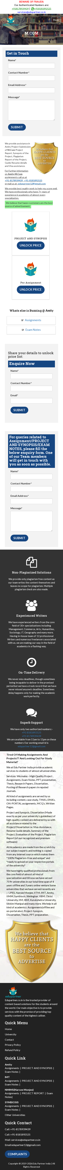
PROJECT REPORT (33, 1093)
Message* (14, 97)
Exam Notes (33, 329)
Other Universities (15, 1114)
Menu (56, 20)
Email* (14, 395)
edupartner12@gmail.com (32, 183)
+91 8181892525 (31, 732)
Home (8, 1028)
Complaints (17, 1154)
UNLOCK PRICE (31, 245)
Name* (12, 60)
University (10, 1034)
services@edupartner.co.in (31, 12)
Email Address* (17, 84)
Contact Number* (18, 72)
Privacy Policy (13, 1044)
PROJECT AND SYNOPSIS (37, 1067)
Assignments (32, 320)
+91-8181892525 (33, 180)
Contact (9, 1039)
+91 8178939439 (31, 736)
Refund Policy (12, 1050)
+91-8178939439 (14, 180)
